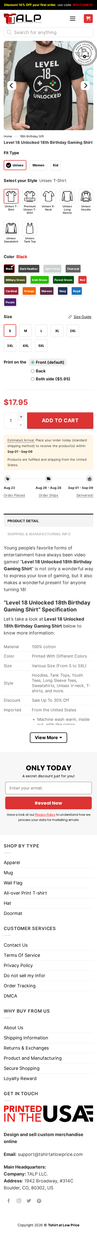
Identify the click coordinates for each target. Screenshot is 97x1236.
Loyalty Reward (20, 1078)
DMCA (10, 995)
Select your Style (20, 180)
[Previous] (11, 85)
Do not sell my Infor (24, 975)
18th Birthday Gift (32, 136)
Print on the (15, 362)
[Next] (85, 85)
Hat (7, 903)
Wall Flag (13, 882)
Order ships (48, 495)
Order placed (14, 495)
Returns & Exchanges (26, 1048)
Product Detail (23, 521)
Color (9, 256)
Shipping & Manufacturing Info (39, 534)
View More (46, 737)
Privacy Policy (45, 815)
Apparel (12, 862)
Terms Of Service (22, 955)
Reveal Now (48, 803)
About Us (13, 1027)
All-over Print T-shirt (25, 893)
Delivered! (85, 495)
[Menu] (72, 18)
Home (8, 136)
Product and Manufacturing (33, 1058)
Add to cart (60, 420)
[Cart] (88, 18)
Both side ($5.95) (53, 378)
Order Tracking (20, 985)
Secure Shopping (22, 1068)
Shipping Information (26, 1037)
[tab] (48, 520)
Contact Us (16, 945)
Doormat (13, 913)
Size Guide (82, 317)
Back (41, 370)
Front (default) (50, 362)
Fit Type (11, 152)
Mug (8, 872)
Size (47, 316)
